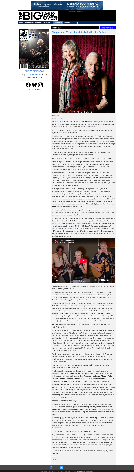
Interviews (58, 22)
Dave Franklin (58, 118)
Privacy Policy (68, 471)
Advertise (47, 471)
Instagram (55, 457)
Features (67, 22)
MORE (108, 28)
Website (54, 459)
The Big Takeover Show (33, 22)
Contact (53, 471)
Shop (76, 22)
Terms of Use (59, 471)
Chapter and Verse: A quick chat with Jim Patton (79, 32)
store (34, 75)
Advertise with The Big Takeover (75, 11)
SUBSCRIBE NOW (34, 71)
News (21, 22)
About (43, 471)
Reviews (47, 22)
